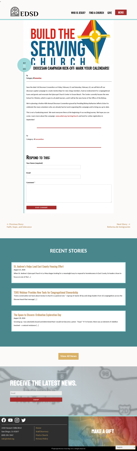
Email (28, 173)
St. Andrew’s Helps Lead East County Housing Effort (39, 266)
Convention (37, 78)
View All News (68, 356)
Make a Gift (103, 431)
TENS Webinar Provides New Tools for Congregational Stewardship (46, 292)
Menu (121, 12)
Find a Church (42, 435)
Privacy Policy (42, 439)
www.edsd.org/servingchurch (67, 116)
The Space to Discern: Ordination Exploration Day (37, 315)
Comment (30, 183)
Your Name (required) (34, 163)
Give (110, 13)
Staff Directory (42, 431)
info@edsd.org (8, 439)
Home (38, 428)
